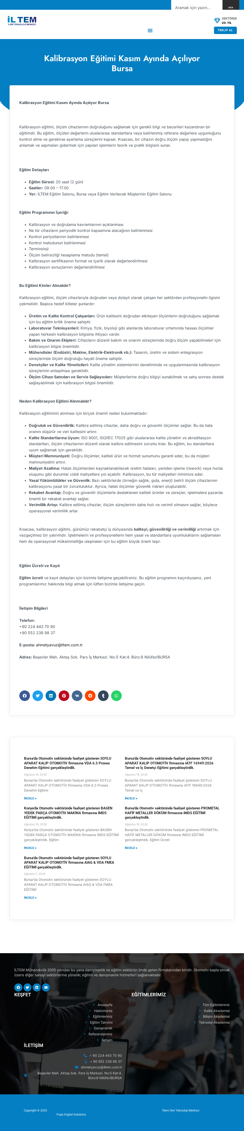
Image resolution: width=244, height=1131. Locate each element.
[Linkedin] (37, 987)
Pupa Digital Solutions (71, 1114)
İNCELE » (30, 798)
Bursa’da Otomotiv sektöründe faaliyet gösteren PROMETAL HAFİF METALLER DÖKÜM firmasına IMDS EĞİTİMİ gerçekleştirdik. (172, 813)
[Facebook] (18, 987)
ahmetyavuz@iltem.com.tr (59, 645)
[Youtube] (46, 987)
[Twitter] (28, 987)
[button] (150, 30)
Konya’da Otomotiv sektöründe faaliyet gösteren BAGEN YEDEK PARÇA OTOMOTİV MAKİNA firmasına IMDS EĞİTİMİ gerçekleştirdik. (68, 813)
